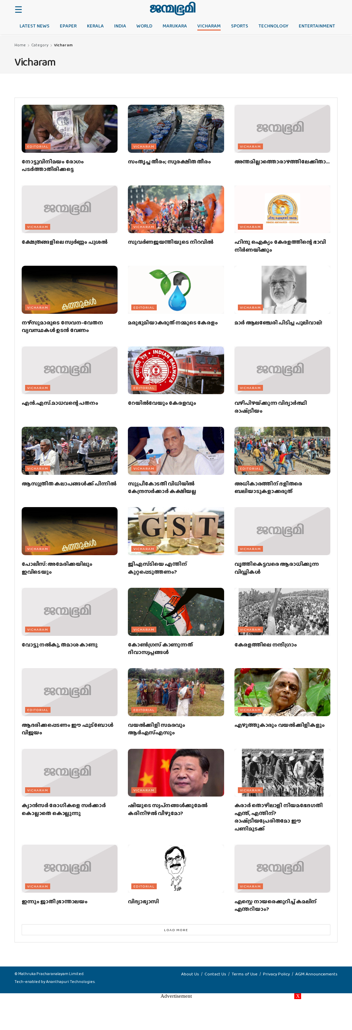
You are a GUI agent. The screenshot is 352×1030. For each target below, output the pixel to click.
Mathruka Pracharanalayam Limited (51, 974)
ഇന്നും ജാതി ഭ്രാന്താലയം (55, 901)
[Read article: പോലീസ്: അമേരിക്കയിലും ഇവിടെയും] (70, 531)
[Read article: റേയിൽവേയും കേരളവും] (176, 370)
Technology (273, 26)
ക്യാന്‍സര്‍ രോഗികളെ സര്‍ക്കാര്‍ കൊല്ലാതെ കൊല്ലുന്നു (64, 809)
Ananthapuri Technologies (70, 981)
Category (39, 45)
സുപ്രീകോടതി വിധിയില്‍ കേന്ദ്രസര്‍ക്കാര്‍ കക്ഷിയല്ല (162, 487)
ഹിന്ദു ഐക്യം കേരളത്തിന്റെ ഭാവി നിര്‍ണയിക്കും (280, 245)
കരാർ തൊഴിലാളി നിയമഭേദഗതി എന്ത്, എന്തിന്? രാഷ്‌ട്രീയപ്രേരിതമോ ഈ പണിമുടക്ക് (278, 816)
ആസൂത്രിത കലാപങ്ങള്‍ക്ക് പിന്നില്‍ (69, 484)
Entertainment (317, 26)
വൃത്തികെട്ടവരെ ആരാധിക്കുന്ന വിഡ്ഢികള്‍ (276, 567)
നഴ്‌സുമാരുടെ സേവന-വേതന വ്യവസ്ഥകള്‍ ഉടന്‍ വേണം (62, 326)
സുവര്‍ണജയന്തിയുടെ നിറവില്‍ (170, 242)
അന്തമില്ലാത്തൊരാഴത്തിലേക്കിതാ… (282, 161)
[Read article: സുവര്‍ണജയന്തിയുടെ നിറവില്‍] (176, 209)
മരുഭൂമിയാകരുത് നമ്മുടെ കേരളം (173, 323)
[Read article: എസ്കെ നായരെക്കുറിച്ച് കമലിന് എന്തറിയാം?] (282, 869)
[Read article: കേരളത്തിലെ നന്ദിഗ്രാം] (282, 612)
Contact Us (215, 974)
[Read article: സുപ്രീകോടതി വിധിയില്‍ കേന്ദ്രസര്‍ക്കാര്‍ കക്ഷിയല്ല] (176, 451)
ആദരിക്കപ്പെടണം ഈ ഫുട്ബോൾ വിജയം (67, 728)
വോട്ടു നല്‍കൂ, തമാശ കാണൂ (60, 645)
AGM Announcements (316, 974)
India (120, 26)
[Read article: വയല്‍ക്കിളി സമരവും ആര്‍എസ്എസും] (176, 692)
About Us (190, 974)
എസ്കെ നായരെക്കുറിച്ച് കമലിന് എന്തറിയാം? (275, 905)
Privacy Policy (276, 974)
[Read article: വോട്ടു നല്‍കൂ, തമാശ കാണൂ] (70, 612)
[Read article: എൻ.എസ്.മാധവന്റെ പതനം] (70, 370)
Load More (176, 929)
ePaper (68, 26)
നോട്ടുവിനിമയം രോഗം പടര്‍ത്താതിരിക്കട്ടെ (53, 165)
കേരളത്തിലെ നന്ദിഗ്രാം (265, 645)
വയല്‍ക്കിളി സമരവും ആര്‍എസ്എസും (156, 728)
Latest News (35, 26)
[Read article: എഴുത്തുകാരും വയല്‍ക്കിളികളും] (282, 692)
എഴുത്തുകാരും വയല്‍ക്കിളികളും (279, 725)
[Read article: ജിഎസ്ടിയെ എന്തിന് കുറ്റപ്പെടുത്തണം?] (176, 531)
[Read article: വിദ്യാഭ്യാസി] (176, 869)
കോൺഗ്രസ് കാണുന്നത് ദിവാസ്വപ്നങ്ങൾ (160, 648)
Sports (239, 26)
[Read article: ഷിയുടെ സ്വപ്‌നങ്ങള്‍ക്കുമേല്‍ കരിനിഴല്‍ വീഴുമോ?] (176, 773)
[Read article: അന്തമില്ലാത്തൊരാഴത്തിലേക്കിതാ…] (282, 129)
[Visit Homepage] (173, 8)
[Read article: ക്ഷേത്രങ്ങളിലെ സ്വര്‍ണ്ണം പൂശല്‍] (70, 209)
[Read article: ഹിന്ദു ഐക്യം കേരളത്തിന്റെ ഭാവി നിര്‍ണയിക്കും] (282, 209)
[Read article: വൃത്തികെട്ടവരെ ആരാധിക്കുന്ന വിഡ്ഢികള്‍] (282, 531)
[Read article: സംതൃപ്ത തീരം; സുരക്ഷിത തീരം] (176, 129)
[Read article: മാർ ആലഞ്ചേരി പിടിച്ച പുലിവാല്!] (282, 290)
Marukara (175, 26)
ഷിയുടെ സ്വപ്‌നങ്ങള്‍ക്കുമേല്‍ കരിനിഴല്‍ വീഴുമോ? (167, 809)
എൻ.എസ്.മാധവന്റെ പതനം (60, 403)
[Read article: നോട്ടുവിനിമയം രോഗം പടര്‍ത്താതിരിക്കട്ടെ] (70, 129)
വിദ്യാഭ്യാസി (143, 901)
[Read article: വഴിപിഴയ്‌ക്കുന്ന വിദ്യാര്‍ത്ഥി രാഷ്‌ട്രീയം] (282, 370)
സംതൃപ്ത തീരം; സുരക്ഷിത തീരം (169, 161)
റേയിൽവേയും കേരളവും (162, 403)
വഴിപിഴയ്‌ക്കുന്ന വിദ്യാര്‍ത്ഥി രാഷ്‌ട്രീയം (270, 406)
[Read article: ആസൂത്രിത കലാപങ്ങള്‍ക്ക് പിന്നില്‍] (70, 451)
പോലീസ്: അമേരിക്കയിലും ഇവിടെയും (57, 567)
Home (20, 45)
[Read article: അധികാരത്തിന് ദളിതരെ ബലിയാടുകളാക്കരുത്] (282, 451)
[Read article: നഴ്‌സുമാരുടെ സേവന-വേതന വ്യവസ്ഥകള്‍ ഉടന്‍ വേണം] (70, 290)
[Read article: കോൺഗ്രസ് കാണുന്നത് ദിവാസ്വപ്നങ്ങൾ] (176, 612)
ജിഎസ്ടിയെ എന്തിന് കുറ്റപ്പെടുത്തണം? (157, 567)
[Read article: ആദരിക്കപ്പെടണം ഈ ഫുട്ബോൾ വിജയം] (70, 692)
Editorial (37, 146)
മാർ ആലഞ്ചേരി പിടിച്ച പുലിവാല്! (278, 323)
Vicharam (209, 26)
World (144, 26)
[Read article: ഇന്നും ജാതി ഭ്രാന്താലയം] (70, 869)
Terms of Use (244, 974)
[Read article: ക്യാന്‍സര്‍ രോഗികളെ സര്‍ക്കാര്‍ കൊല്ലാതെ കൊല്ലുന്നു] (70, 773)
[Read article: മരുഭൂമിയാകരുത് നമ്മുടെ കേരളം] (176, 290)
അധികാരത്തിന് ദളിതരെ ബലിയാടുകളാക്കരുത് (268, 487)
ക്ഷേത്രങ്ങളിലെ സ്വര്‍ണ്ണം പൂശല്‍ (65, 242)
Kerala (95, 26)
